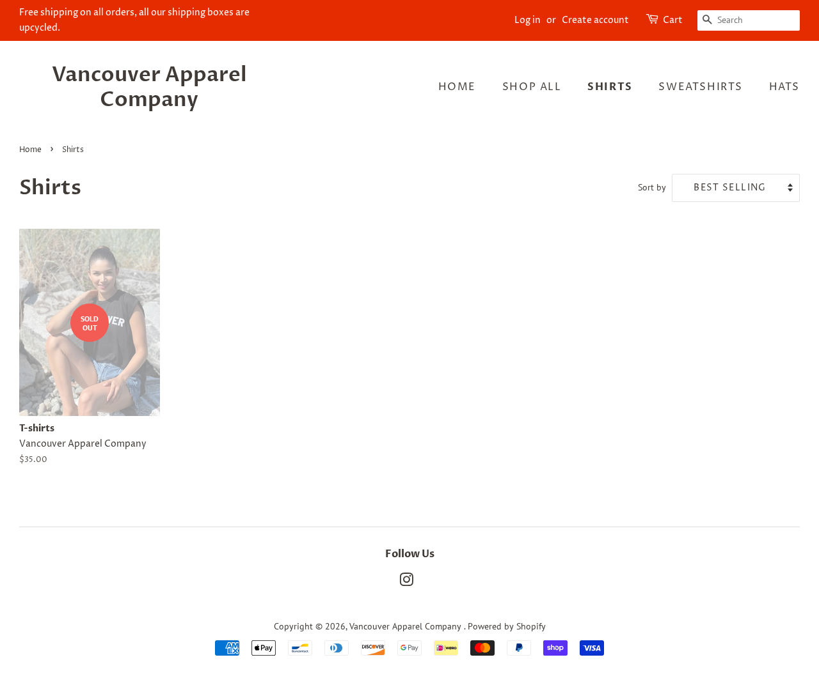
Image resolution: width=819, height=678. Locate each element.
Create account (595, 20)
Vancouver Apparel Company (149, 87)
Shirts (610, 87)
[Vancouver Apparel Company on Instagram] (406, 582)
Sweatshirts (700, 87)
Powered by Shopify (507, 626)
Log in (527, 20)
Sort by (652, 187)
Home (457, 87)
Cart (673, 20)
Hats (784, 87)
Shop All (532, 87)
